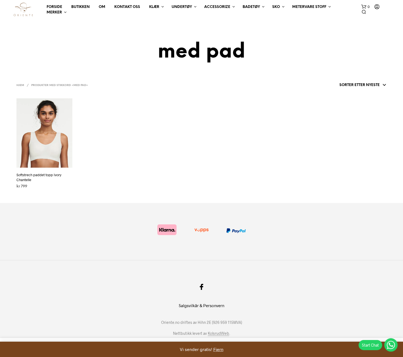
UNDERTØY (182, 7)
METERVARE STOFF (309, 7)
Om (102, 7)
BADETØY (251, 7)
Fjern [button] (218, 349)
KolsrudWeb (218, 333)
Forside (54, 7)
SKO (276, 7)
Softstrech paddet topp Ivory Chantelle (38, 177)
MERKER (54, 12)
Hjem (20, 85)
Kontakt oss (127, 7)
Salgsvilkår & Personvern (201, 305)
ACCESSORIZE (217, 7)
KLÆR (154, 7)
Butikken (80, 7)
